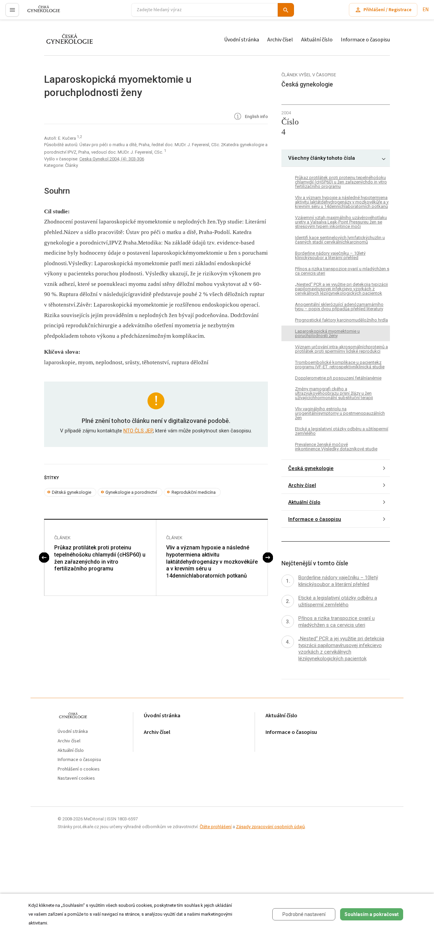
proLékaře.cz (39, 13)
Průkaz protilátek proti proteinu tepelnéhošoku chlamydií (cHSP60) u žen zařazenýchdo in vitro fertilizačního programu (99, 558)
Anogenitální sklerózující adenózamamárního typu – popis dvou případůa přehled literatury (339, 306)
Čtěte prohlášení (216, 826)
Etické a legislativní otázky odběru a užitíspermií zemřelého (341, 431)
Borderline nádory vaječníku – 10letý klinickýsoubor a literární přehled (330, 255)
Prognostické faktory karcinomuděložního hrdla (341, 320)
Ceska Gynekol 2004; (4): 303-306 (111, 158)
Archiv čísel (280, 39)
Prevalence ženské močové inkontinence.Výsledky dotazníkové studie (336, 446)
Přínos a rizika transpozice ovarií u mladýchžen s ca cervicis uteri (342, 271)
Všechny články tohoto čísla (321, 158)
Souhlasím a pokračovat (371, 914)
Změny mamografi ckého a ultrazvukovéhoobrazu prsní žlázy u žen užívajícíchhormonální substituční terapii (334, 393)
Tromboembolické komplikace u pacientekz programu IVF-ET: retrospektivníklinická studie (339, 364)
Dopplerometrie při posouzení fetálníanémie (338, 378)
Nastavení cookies (76, 778)
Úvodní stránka (241, 39)
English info (256, 116)
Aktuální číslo (317, 39)
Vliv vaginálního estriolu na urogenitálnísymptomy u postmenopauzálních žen (340, 413)
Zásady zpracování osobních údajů (270, 826)
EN (425, 9)
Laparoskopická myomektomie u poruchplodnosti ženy (327, 333)
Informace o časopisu (365, 39)
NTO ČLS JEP (138, 431)
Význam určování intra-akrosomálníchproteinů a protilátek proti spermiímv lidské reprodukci (341, 349)
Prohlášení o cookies (79, 769)
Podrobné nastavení (304, 914)
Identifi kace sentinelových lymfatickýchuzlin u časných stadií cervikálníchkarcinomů (340, 240)
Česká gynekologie (311, 468)
